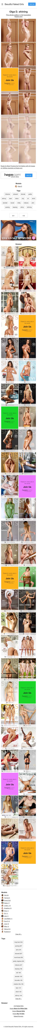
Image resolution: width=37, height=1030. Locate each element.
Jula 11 (6, 916)
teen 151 (18, 988)
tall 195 (18, 973)
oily (23, 198)
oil (28, 198)
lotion (17, 198)
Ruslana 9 (7, 932)
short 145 (18, 992)
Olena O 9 (7, 929)
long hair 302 (19, 942)
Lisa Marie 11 (8, 919)
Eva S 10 (7, 921)
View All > (18, 934)
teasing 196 (18, 969)
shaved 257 (18, 954)
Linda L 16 (7, 906)
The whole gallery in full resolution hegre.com (18, 16)
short (33, 198)
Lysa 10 (6, 924)
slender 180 (18, 976)
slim (33, 203)
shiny (22, 207)
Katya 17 (7, 903)
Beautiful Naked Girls (14, 4)
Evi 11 (6, 913)
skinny (4, 198)
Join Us (32, 4)
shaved (15, 194)
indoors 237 (18, 965)
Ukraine (7, 194)
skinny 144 (18, 995)
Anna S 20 (7, 900)
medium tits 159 (18, 984)
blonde (23, 194)
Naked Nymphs (18, 1016)
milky (19, 203)
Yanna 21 (7, 898)
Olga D (20, 186)
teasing (15, 207)
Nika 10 (6, 926)
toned (12, 203)
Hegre (18, 1008)
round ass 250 (18, 957)
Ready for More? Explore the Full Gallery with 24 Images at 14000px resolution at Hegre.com (18, 167)
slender (5, 203)
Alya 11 (6, 911)
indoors (26, 203)
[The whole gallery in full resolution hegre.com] (27, 126)
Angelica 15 (7, 908)
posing (7, 207)
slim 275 (18, 950)
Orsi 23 (6, 895)
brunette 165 (18, 980)
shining (29, 207)
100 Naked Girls (18, 1006)
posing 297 (18, 946)
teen (10, 198)
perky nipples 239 (18, 961)
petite (30, 194)
